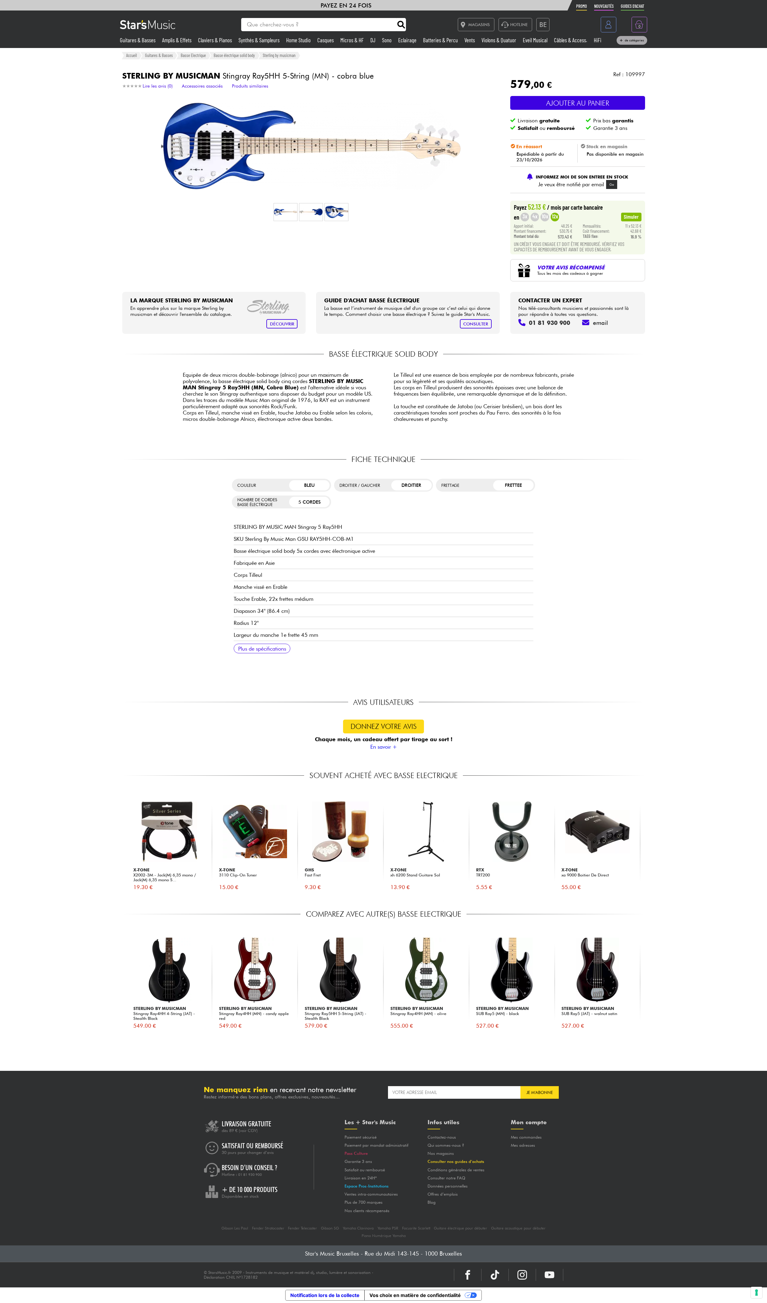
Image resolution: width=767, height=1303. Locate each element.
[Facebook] (467, 1274)
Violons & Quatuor (499, 40)
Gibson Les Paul (234, 1228)
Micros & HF (352, 40)
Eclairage (408, 40)
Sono (387, 40)
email (600, 322)
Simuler (631, 216)
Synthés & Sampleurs (259, 40)
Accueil (131, 55)
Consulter (475, 323)
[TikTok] (494, 1274)
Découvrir (282, 323)
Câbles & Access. (571, 40)
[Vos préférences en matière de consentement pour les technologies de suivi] (756, 1292)
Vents (470, 40)
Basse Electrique (193, 55)
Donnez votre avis (384, 726)
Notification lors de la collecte (325, 1295)
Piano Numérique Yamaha (384, 1235)
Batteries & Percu (441, 40)
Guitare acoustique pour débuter (518, 1228)
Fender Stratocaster (268, 1228)
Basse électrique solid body (234, 55)
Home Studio (299, 40)
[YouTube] (549, 1274)
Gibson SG (330, 1228)
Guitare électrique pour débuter (460, 1228)
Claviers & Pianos (215, 40)
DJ (373, 40)
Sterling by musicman (279, 55)
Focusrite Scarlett (416, 1228)
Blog (432, 1202)
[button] (286, 212)
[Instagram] (522, 1274)
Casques (326, 40)
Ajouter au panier (577, 103)
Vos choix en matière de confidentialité (415, 1295)
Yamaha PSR (388, 1228)
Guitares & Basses (138, 40)
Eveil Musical (536, 40)
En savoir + (383, 747)
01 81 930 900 (250, 1175)
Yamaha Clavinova (358, 1228)
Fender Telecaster (302, 1228)
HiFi (597, 40)
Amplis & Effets (177, 40)
